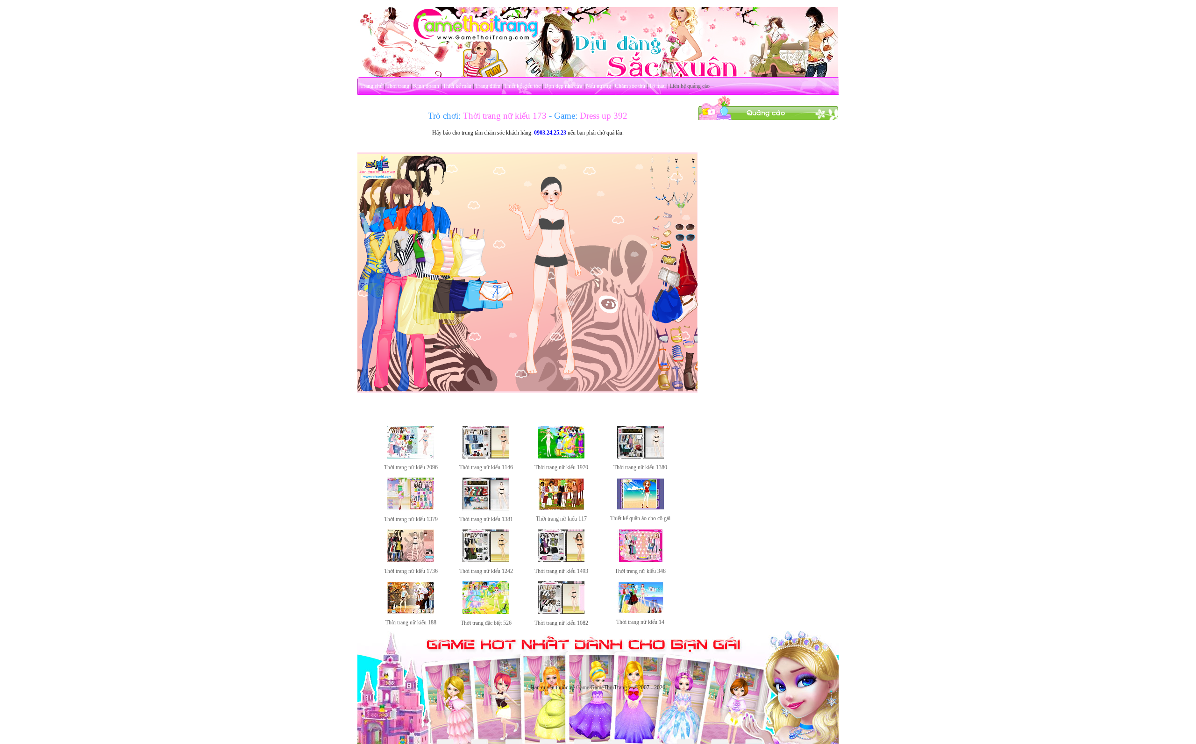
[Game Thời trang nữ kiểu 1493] (561, 560)
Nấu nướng (598, 86)
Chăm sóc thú (630, 86)
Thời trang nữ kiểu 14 (640, 622)
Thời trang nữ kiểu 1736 (411, 571)
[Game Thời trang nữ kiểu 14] (640, 611)
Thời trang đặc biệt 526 (486, 623)
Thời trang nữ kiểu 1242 (486, 571)
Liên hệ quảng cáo (689, 86)
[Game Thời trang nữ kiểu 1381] (486, 508)
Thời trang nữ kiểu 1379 (411, 519)
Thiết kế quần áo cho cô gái (640, 518)
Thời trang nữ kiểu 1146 (486, 467)
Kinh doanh (426, 86)
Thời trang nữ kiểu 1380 (640, 467)
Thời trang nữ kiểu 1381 (486, 519)
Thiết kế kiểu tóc (522, 86)
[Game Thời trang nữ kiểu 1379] (410, 508)
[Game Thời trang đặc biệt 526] (486, 612)
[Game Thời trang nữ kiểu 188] (410, 611)
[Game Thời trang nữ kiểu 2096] (410, 456)
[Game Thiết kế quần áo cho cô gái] (640, 507)
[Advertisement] (768, 261)
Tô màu (657, 86)
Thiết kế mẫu (457, 86)
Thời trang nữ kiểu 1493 (561, 571)
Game (582, 687)
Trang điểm (487, 86)
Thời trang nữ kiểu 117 (561, 518)
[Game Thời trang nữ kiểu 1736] (410, 560)
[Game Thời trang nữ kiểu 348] (640, 560)
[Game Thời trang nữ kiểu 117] (561, 508)
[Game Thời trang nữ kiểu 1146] (486, 456)
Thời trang (397, 86)
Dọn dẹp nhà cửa (563, 86)
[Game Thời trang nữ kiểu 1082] (561, 612)
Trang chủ (371, 86)
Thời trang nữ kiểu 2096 (411, 467)
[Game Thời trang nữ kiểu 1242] (486, 560)
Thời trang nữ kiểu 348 (640, 571)
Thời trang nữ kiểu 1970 (561, 467)
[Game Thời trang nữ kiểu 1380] (640, 456)
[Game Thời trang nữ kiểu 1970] (561, 456)
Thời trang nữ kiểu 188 (410, 622)
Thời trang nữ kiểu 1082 (561, 623)
